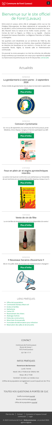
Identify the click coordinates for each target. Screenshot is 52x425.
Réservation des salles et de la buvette (20, 325)
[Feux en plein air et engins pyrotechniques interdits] (27, 198)
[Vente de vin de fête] (27, 240)
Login (31, 416)
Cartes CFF (10, 311)
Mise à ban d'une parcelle (16, 320)
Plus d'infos (26, 92)
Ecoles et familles (13, 307)
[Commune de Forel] (17, 3)
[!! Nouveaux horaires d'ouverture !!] (26, 280)
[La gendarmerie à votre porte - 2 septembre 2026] (26, 105)
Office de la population (15, 302)
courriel (32, 396)
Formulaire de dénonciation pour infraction (22, 322)
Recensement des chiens (15, 313)
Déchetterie (11, 309)
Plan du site (10, 414)
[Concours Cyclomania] (27, 150)
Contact (20, 414)
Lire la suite (45, 58)
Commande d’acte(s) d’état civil (18, 304)
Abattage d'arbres (13, 316)
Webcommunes (30, 420)
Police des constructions (15, 318)
